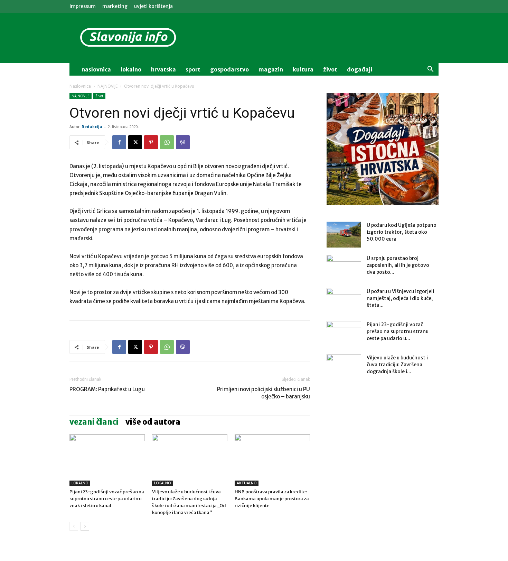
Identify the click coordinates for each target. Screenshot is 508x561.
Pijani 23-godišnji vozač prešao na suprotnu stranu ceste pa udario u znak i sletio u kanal (106, 499)
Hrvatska (163, 69)
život (330, 69)
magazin (270, 69)
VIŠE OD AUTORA (152, 422)
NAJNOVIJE (107, 86)
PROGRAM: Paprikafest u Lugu (107, 389)
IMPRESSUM (82, 6)
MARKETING (115, 6)
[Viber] (183, 142)
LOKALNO (80, 483)
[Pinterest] (151, 142)
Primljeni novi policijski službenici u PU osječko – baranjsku (263, 393)
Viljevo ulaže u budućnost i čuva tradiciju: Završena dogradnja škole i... (397, 365)
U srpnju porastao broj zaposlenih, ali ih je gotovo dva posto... (398, 265)
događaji (359, 69)
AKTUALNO (246, 483)
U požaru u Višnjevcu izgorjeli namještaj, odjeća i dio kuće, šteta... (400, 298)
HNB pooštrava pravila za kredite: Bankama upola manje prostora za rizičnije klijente (272, 499)
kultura (303, 69)
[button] (430, 70)
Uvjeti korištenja (153, 6)
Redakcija (92, 126)
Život (99, 96)
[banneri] (383, 149)
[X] (135, 142)
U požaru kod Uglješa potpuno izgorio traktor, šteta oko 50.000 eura (401, 232)
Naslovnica (80, 86)
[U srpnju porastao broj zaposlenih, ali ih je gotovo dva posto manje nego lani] (344, 267)
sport (193, 69)
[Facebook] (119, 142)
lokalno (131, 69)
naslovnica (96, 69)
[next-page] (85, 526)
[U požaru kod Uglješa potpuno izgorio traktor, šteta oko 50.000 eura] (344, 235)
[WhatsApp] (167, 142)
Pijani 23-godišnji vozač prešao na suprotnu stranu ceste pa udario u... (398, 331)
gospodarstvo (229, 69)
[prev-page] (73, 526)
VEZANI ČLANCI (94, 422)
